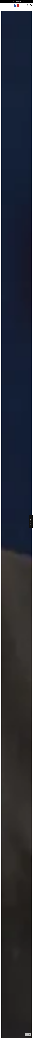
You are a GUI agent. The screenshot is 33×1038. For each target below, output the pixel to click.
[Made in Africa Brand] (16, 5)
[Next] (28, 1)
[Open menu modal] (2, 5)
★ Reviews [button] (31, 521)
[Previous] (5, 1)
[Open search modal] (27, 5)
